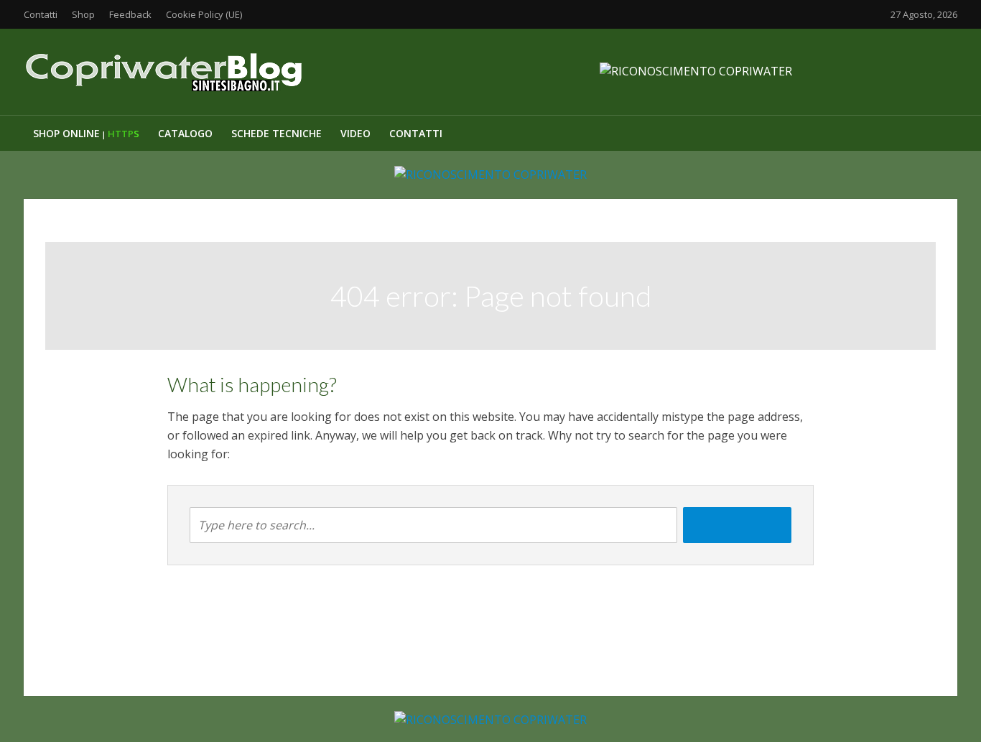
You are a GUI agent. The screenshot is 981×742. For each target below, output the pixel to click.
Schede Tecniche (276, 133)
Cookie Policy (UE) (204, 14)
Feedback (130, 14)
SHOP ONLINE (86, 133)
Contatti (40, 14)
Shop (83, 14)
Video (355, 133)
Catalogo (185, 133)
